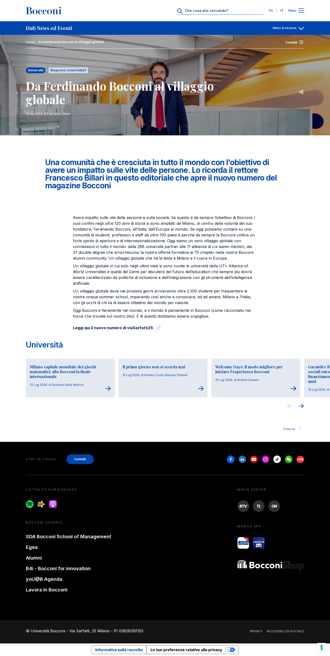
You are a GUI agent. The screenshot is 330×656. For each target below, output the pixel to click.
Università (44, 345)
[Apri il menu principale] (301, 10)
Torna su (289, 429)
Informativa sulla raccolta (119, 649)
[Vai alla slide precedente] (290, 406)
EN (271, 10)
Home (30, 42)
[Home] (44, 10)
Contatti (291, 42)
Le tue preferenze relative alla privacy (186, 649)
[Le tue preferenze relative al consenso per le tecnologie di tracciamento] (321, 647)
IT (281, 10)
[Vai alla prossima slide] (301, 406)
